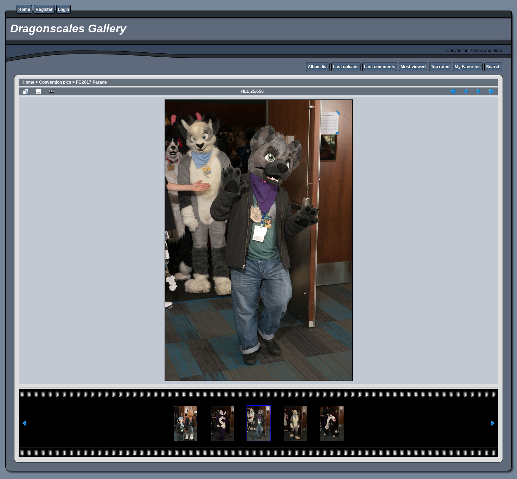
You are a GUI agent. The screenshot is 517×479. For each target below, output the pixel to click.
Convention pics (55, 82)
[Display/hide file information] (38, 91)
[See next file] (478, 91)
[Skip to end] (491, 91)
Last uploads (346, 66)
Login (63, 9)
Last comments (379, 66)
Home (24, 9)
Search (493, 66)
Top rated (440, 66)
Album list (318, 66)
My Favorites (468, 66)
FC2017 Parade (91, 82)
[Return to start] (452, 91)
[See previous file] (465, 91)
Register (44, 9)
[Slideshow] (51, 91)
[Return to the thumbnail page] (25, 91)
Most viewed (413, 66)
